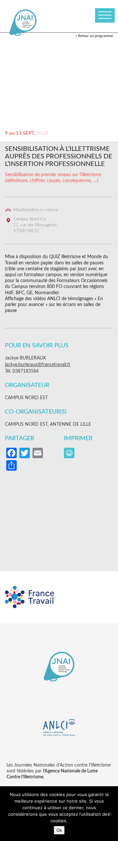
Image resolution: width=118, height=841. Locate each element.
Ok (59, 830)
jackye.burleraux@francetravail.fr (37, 364)
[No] (110, 813)
